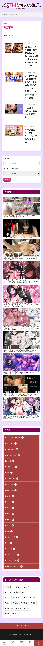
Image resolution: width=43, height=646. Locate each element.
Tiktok (28, 608)
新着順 (5, 35)
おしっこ (17, 597)
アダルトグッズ (12, 560)
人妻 (8, 597)
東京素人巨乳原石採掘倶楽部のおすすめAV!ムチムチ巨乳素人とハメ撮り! (21, 258)
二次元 (10, 508)
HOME (6, 14)
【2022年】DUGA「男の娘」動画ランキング (31, 112)
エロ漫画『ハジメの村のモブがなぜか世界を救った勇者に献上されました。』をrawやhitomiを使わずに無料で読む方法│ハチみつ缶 (21, 417)
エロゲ (10, 514)
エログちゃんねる (27, 634)
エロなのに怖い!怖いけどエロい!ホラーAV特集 (17, 237)
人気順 (11, 35)
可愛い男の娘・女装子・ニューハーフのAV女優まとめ (31, 135)
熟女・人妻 (11, 490)
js (26, 597)
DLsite (10, 502)
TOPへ (38, 644)
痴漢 (33, 597)
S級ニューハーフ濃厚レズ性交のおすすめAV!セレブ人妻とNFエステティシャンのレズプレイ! (31, 56)
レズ (19, 608)
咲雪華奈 (14, 14)
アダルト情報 (12, 449)
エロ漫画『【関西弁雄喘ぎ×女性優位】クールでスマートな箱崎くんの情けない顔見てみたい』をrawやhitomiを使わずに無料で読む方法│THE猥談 (21, 305)
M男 (7, 613)
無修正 (8, 587)
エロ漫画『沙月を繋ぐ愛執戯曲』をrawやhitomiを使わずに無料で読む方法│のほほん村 (21, 372)
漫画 (15, 613)
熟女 (17, 592)
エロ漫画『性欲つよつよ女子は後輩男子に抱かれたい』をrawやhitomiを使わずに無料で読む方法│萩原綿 (21, 350)
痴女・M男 (11, 484)
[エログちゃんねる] (19, 8)
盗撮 (9, 531)
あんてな (30, 644)
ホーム (4, 644)
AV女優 (10, 461)
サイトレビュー (12, 555)
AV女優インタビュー (14, 566)
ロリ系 (10, 496)
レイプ (18, 587)
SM (9, 543)
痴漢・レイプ (12, 537)
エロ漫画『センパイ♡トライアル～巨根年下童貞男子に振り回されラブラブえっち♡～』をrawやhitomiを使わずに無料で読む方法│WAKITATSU (21, 328)
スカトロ (10, 549)
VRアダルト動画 (12, 455)
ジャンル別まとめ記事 (15, 437)
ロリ (27, 587)
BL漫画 (10, 519)
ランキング (11, 443)
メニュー (21, 644)
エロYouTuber (12, 478)
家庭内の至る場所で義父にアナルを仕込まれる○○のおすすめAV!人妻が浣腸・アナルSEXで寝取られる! (21, 394)
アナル (8, 592)
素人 (9, 473)
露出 (8, 603)
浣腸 (33, 603)
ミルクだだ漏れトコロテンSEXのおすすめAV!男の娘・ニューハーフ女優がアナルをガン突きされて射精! (31, 87)
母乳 (16, 603)
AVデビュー (11, 467)
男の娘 (10, 525)
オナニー (27, 592)
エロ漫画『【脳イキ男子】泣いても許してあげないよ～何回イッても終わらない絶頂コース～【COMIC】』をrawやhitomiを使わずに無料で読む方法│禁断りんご (21, 281)
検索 (6, 179)
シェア (13, 644)
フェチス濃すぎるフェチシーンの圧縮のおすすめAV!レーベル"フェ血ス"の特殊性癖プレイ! (21, 216)
